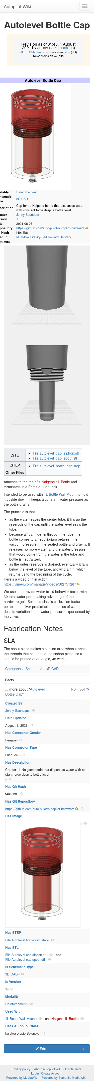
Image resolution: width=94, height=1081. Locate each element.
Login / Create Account (46, 1073)
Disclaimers (73, 1069)
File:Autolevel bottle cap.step (26, 940)
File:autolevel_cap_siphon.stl (56, 453)
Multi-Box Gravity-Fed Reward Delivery (43, 237)
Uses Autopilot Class (21, 1026)
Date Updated (15, 718)
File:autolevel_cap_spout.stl (55, 458)
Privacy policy (21, 1069)
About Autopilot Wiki (47, 1069)
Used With (13, 1011)
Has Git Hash (15, 786)
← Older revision (36, 52)
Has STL (12, 947)
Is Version (13, 981)
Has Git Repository (20, 801)
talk (53, 47)
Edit (42, 1048)
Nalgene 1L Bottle (56, 481)
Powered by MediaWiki (22, 1077)
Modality (12, 996)
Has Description (17, 762)
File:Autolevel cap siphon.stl (25, 954)
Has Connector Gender (23, 732)
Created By (14, 703)
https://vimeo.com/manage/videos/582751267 (40, 584)
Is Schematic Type (19, 966)
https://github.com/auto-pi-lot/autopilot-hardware (50, 228)
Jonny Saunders (27, 214)
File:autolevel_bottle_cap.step (56, 465)
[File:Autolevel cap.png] (42, 874)
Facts (9, 679)
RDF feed (78, 689)
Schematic (34, 668)
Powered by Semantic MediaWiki (63, 1077)
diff (22, 52)
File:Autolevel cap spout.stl (25, 959)
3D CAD (22, 199)
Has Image (13, 816)
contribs (67, 47)
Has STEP (13, 932)
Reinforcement (26, 192)
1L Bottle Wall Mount (60, 494)
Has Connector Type (21, 747)
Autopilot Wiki (17, 6)
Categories (14, 668)
